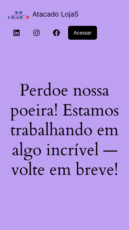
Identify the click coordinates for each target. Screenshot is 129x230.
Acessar (83, 33)
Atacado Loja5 (55, 14)
